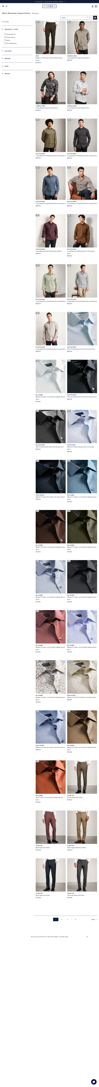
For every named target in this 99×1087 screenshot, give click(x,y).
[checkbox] (17, 34)
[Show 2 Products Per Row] (95, 18)
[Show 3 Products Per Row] (91, 18)
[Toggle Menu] (3, 6)
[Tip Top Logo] (49, 6)
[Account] (92, 6)
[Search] (6, 6)
